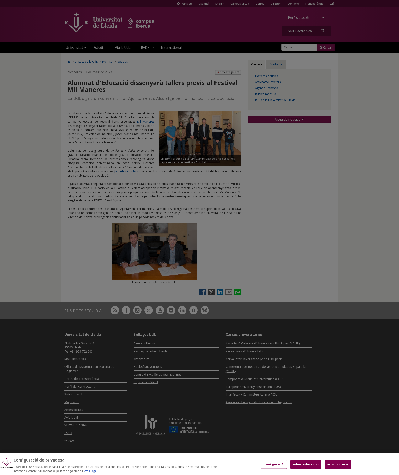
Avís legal (90, 471)
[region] (199, 464)
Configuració (274, 464)
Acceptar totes (338, 464)
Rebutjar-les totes (306, 464)
